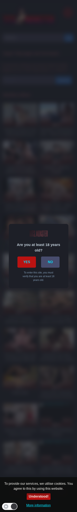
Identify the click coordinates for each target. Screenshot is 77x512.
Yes (26, 262)
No (50, 262)
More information (38, 505)
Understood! (38, 496)
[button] (9, 506)
